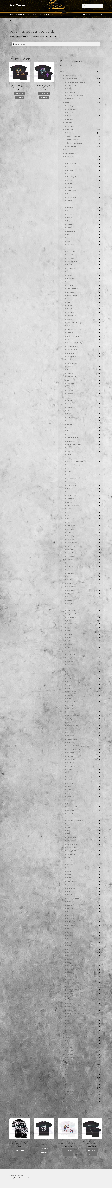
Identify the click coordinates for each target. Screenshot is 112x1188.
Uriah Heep (70, 983)
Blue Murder (70, 258)
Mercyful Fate (71, 698)
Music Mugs (70, 126)
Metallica (70, 708)
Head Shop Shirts (72, 1071)
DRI (68, 434)
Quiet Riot (70, 813)
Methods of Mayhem (73, 715)
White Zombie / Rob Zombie (75, 1013)
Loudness (70, 661)
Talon (69, 901)
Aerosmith (70, 180)
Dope (68, 427)
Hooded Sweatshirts (71, 150)
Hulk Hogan (70, 1051)
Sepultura (70, 864)
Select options (20, 93)
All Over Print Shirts (71, 79)
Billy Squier (70, 244)
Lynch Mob (70, 664)
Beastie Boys (71, 231)
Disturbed (70, 421)
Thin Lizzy (70, 942)
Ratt (68, 827)
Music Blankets (71, 112)
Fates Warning (71, 485)
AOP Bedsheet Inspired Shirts (76, 82)
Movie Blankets (71, 109)
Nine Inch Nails (71, 766)
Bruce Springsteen (72, 288)
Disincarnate (71, 417)
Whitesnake (70, 1017)
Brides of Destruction (73, 282)
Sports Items (69, 1054)
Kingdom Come (71, 617)
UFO (68, 976)
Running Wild (71, 854)
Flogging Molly (71, 498)
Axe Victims (70, 214)
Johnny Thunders (72, 597)
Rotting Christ (71, 851)
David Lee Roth (71, 377)
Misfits (69, 722)
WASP (69, 1000)
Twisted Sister (71, 966)
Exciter (69, 468)
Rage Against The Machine (75, 820)
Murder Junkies (71, 742)
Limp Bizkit (70, 651)
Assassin (69, 211)
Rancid (69, 824)
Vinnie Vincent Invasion (74, 990)
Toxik (68, 962)
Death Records (71, 387)
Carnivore (70, 305)
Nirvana (69, 769)
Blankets (67, 102)
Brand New (70, 278)
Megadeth (70, 695)
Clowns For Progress (73, 336)
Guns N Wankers (72, 542)
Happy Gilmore (73, 1091)
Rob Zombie (70, 841)
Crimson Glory (71, 346)
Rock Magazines (72, 847)
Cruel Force (70, 353)
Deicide (69, 404)
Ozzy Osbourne (71, 783)
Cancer (69, 302)
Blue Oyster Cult (72, 261)
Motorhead (70, 736)
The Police (70, 935)
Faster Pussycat (71, 478)
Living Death (71, 654)
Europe (69, 454)
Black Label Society (73, 248)
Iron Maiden (70, 573)
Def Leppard (70, 397)
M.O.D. (69, 671)
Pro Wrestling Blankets (74, 116)
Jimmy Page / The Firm (74, 583)
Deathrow (70, 390)
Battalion (70, 224)
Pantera (69, 786)
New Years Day (71, 759)
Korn (68, 630)
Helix (68, 563)
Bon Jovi (69, 272)
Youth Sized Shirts (70, 1101)
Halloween (70, 549)
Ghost (69, 512)
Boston (69, 275)
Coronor (69, 339)
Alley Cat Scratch (72, 197)
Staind (69, 885)
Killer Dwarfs (71, 610)
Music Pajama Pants (73, 1040)
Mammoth (70, 688)
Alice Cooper (71, 187)
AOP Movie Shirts (72, 85)
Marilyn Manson (72, 691)
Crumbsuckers (71, 356)
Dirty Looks (70, 414)
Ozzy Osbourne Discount (72, 1034)
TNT (68, 949)
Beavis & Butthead (72, 1081)
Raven (69, 830)
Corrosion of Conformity (74, 343)
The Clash (70, 925)
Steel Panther (71, 888)
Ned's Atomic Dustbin (73, 749)
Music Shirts (68, 160)
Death (69, 380)
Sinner (69, 868)
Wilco (68, 1020)
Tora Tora (70, 959)
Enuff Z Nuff (70, 451)
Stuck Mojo (70, 895)
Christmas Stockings (75, 143)
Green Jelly (70, 536)
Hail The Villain (71, 546)
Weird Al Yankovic (72, 1010)
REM (68, 834)
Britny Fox (70, 285)
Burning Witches (72, 295)
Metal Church (71, 702)
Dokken (69, 424)
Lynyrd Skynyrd (71, 668)
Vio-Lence (70, 993)
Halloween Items (72, 146)
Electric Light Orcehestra (74, 444)
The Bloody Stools (72, 922)
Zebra (69, 1030)
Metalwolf (70, 712)
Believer (69, 234)
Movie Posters (71, 1084)
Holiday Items (69, 129)
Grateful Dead (71, 526)
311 (68, 167)
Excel (68, 465)
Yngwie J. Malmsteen (73, 1027)
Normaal (69, 773)
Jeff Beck (69, 576)
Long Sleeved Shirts (71, 153)
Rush (68, 857)
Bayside (69, 227)
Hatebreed (70, 559)
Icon (68, 570)
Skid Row (69, 871)
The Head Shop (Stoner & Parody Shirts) (77, 1064)
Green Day (70, 532)
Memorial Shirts (69, 156)
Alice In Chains (71, 190)
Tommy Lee (70, 956)
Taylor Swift (70, 905)
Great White (70, 529)
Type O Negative (72, 973)
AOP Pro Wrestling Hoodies (75, 95)
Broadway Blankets (73, 106)
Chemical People (72, 316)
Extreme (69, 475)
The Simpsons (71, 1094)
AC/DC (69, 173)
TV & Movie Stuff (69, 1078)
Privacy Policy (13, 1178)
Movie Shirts (70, 1088)
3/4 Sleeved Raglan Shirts (72, 75)
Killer (68, 607)
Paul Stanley (71, 790)
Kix (68, 627)
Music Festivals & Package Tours (76, 746)
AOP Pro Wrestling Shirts (74, 99)
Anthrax (69, 200)
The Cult (69, 929)
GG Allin (69, 509)
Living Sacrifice (71, 658)
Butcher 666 (70, 299)
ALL (68, 194)
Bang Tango (70, 221)
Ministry (69, 719)
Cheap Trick (70, 312)
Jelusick (69, 580)
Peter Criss (70, 797)
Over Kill (69, 780)
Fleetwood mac (71, 495)
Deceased (70, 394)
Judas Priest (70, 603)
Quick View (20, 97)
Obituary (69, 776)
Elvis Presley (71, 448)
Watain (69, 1003)
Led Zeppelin (71, 644)
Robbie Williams (72, 844)
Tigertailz (70, 946)
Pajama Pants (69, 1037)
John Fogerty (71, 590)
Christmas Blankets (75, 136)
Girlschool (70, 522)
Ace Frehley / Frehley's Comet (76, 177)
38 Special (70, 170)
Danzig (69, 370)
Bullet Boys (70, 292)
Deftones (69, 400)
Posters (69, 1074)
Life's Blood (70, 647)
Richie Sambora (71, 837)
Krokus (69, 637)
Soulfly (69, 878)
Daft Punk (70, 360)
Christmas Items (72, 133)
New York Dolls (71, 763)
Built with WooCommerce (26, 1178)
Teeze (69, 912)
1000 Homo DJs (71, 163)
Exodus (69, 471)
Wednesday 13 (71, 1006)
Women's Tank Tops (71, 1098)
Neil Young (70, 756)
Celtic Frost (70, 309)
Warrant (69, 996)
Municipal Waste (72, 739)
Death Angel (71, 383)
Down (69, 431)
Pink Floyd (70, 800)
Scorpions (70, 861)
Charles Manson (72, 1067)
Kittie (69, 624)
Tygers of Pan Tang (73, 969)
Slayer (69, 874)
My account (47, 14)
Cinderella (70, 326)
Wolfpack (70, 1023)
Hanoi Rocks (71, 556)
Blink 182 (70, 255)
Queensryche (71, 810)
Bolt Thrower (71, 268)
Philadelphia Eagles (73, 1057)
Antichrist (70, 204)
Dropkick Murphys (72, 437)
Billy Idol (69, 241)
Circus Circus (71, 333)
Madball (69, 678)
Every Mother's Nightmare (75, 461)
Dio (68, 410)
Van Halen (70, 986)
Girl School (70, 519)
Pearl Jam (70, 793)
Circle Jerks (70, 329)
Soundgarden (71, 881)
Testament (70, 915)
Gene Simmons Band (73, 505)
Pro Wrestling (69, 1047)
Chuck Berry (70, 319)
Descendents (71, 407)
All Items (65, 72)
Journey (69, 600)
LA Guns (69, 641)
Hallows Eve (70, 553)
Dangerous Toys (72, 366)
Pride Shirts (68, 1044)
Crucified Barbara (72, 349)
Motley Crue (70, 732)
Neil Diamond (71, 752)
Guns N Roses (71, 539)
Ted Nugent (70, 908)
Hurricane (70, 566)
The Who (69, 939)
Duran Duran (71, 441)
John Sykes (70, 593)
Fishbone (70, 492)
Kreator (69, 634)
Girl (68, 515)
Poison (69, 803)
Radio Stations (71, 817)
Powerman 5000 (72, 807)
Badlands (70, 217)
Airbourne (70, 184)
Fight (68, 488)
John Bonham (71, 587)
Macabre (69, 675)
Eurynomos (70, 458)
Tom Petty (70, 952)
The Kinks (70, 932)
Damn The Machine (73, 363)
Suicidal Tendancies (73, 898)
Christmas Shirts (74, 139)
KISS (68, 620)
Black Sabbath (71, 251)
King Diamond (71, 614)
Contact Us (35, 14)
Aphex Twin (70, 207)
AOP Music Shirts (72, 92)
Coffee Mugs (68, 123)
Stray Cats (70, 891)
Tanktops (68, 1061)
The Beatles (70, 918)
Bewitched (70, 238)
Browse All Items (21, 14)
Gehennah (70, 502)
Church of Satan (72, 322)
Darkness (70, 373)
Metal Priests (71, 705)
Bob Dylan (70, 265)
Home (11, 14)
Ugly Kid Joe (70, 979)
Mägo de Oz (70, 685)
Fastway (69, 482)
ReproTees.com (18, 5)
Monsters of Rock (72, 725)
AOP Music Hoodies (72, 89)
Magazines (70, 681)
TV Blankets (70, 119)
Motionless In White (73, 729)
